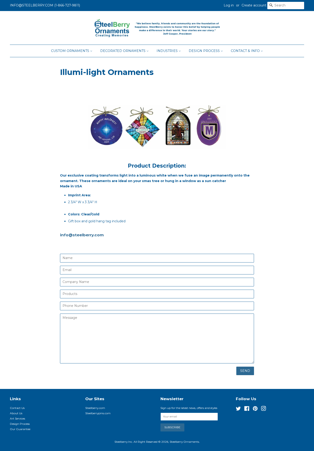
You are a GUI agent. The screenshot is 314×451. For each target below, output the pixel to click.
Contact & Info (246, 51)
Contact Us (17, 408)
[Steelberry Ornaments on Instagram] (263, 409)
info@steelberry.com (82, 235)
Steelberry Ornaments (184, 441)
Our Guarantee (20, 429)
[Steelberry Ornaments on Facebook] (246, 409)
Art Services (17, 418)
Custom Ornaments (70, 51)
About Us (16, 413)
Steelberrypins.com (98, 413)
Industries (168, 51)
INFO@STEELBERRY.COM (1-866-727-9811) (45, 5)
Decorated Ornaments (123, 51)
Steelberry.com (95, 408)
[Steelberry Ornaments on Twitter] (238, 409)
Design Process (205, 51)
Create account (254, 5)
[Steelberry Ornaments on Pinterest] (255, 409)
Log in (229, 5)
